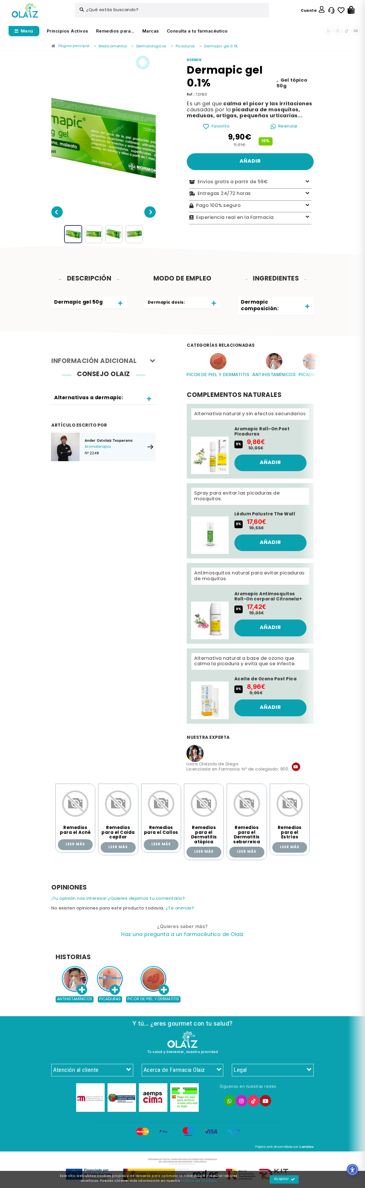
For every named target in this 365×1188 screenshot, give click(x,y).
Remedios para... (115, 31)
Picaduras (311, 374)
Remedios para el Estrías (290, 832)
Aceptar (281, 1179)
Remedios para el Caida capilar (118, 832)
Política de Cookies (198, 1180)
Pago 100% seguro (218, 205)
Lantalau (306, 1146)
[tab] (89, 303)
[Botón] (351, 10)
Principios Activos (67, 31)
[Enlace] (25, 10)
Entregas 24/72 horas (224, 193)
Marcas (150, 31)
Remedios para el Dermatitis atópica (204, 835)
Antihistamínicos (274, 374)
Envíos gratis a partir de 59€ (233, 182)
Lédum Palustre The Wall (264, 514)
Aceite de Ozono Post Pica (265, 679)
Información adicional (94, 361)
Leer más (75, 844)
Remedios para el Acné (75, 830)
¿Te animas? (180, 908)
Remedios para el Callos (161, 830)
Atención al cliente (76, 1069)
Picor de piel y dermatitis (218, 374)
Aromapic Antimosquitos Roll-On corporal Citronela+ (268, 596)
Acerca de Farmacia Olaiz (174, 1069)
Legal (240, 1069)
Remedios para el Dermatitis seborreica (246, 835)
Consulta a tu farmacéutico (197, 31)
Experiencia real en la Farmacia (235, 217)
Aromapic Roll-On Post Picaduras (262, 431)
